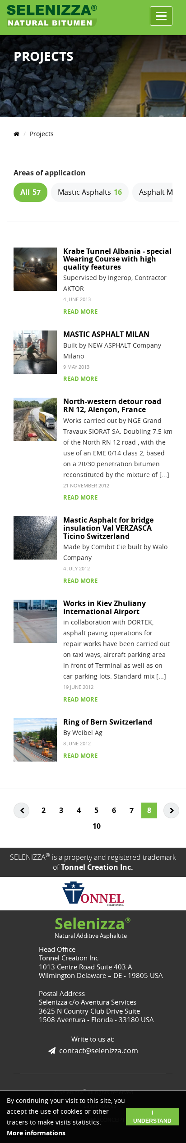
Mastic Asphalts (90, 192)
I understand (152, 1117)
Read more (80, 312)
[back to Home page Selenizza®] (52, 16)
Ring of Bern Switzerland (107, 722)
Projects (42, 133)
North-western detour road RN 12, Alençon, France (112, 405)
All (30, 192)
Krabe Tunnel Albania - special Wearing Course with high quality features (117, 259)
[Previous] (21, 810)
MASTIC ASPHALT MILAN (106, 334)
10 (97, 826)
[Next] (171, 810)
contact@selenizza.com (98, 1051)
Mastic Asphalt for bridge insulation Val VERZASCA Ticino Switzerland (108, 528)
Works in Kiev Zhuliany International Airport (104, 607)
